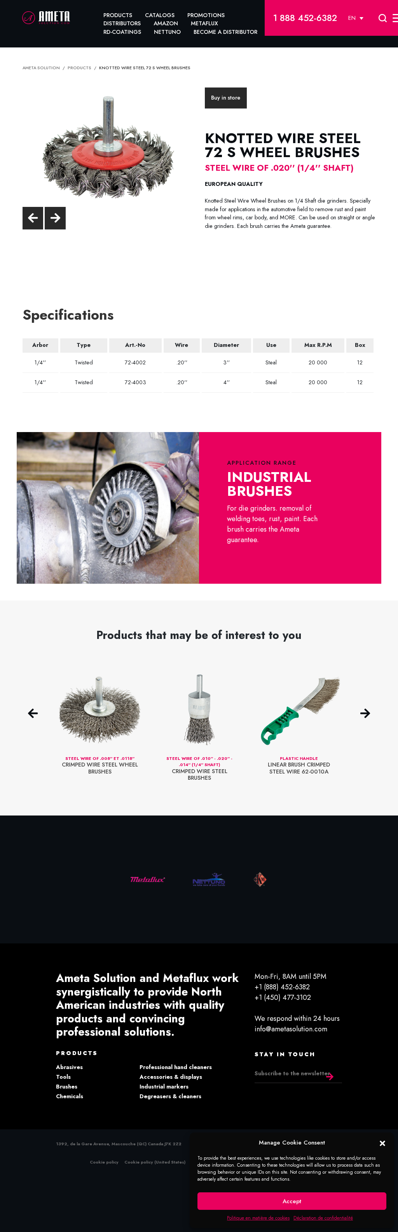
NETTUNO (167, 32)
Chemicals (69, 1096)
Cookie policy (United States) (154, 1162)
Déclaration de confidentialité (323, 1218)
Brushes (66, 1086)
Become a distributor (225, 32)
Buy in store (225, 98)
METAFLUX (204, 23)
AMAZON (166, 23)
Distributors (122, 23)
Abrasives (69, 1067)
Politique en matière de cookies (258, 1218)
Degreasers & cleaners (170, 1096)
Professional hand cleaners (176, 1067)
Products (117, 15)
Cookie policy (104, 1162)
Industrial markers (164, 1086)
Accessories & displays (171, 1077)
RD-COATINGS (122, 32)
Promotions (206, 15)
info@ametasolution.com (291, 1029)
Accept (292, 1201)
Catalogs (160, 15)
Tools (63, 1077)
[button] (382, 1142)
